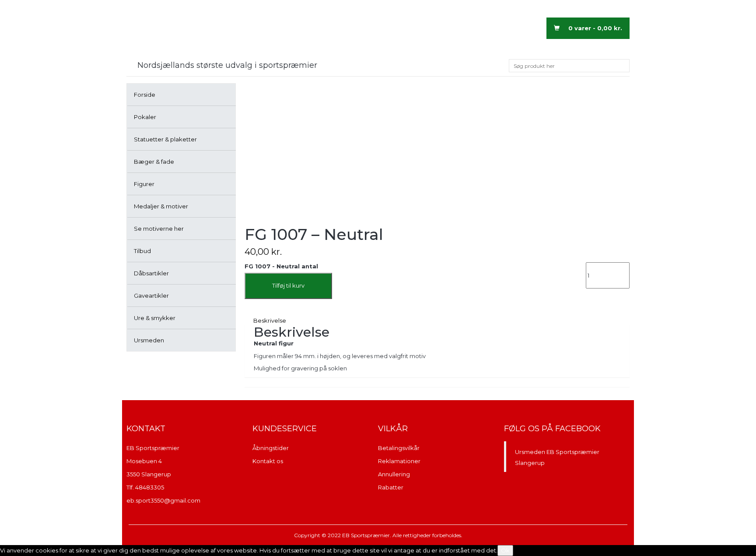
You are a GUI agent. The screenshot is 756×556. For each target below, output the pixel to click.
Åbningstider (270, 447)
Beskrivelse (269, 320)
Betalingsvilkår (399, 447)
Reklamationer (399, 461)
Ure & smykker (154, 317)
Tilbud (142, 250)
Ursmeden (149, 340)
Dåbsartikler (151, 273)
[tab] (437, 321)
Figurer (144, 183)
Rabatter (390, 487)
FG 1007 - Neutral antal (281, 266)
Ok (505, 550)
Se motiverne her (159, 228)
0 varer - (595, 28)
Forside (144, 94)
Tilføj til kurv (288, 285)
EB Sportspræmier (152, 447)
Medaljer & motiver (161, 206)
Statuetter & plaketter (165, 139)
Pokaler (145, 116)
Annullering (394, 474)
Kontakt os (267, 461)
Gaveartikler (151, 295)
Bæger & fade (154, 161)
